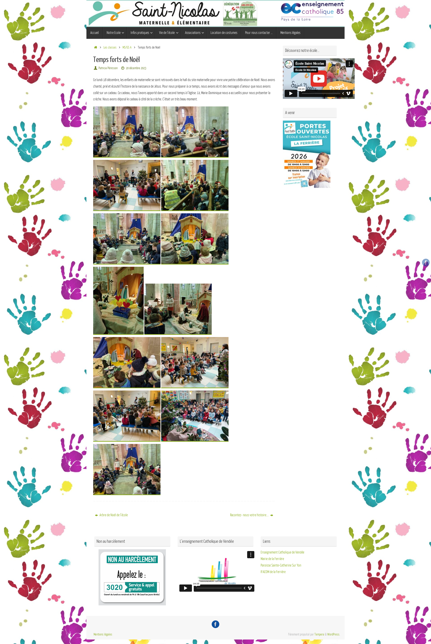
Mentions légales (103, 634)
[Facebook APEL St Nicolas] (426, 262)
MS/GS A (127, 47)
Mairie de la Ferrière (272, 559)
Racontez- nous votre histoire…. (249, 515)
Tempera (319, 634)
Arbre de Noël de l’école (113, 515)
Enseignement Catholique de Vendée (282, 552)
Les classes (110, 47)
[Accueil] (95, 47)
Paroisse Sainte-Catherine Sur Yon (281, 565)
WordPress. (333, 634)
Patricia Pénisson (108, 68)
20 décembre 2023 (136, 68)
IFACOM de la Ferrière (273, 572)
